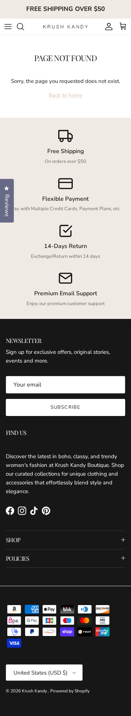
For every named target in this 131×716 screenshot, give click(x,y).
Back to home (65, 95)
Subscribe (65, 407)
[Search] (24, 27)
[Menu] (8, 27)
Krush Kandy (35, 691)
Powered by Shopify (70, 691)
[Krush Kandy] (65, 26)
